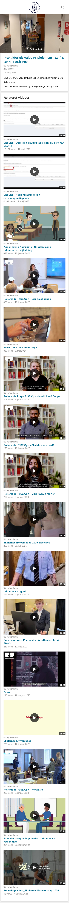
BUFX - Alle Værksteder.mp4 (20, 347)
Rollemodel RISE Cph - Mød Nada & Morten (29, 493)
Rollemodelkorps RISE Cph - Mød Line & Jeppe (32, 396)
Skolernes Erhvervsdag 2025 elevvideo (27, 542)
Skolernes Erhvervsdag (17, 740)
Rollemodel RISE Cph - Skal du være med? (29, 445)
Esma (7, 692)
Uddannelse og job (15, 591)
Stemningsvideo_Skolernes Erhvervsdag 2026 (31, 890)
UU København (11, 66)
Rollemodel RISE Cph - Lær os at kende (27, 298)
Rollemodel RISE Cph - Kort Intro (23, 789)
